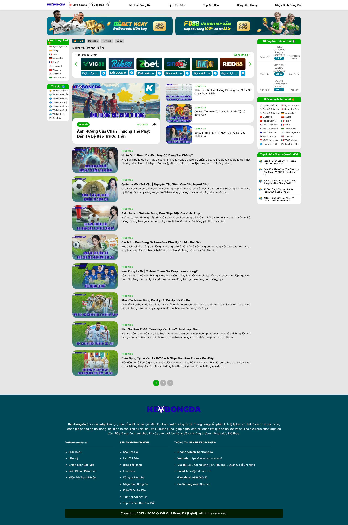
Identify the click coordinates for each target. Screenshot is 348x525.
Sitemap (205, 483)
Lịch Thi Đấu (177, 5)
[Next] (250, 64)
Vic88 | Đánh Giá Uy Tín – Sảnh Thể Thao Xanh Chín (280, 162)
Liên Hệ (73, 457)
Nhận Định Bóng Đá (288, 5)
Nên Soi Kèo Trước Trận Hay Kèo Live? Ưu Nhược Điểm (160, 328)
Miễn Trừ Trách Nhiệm (82, 476)
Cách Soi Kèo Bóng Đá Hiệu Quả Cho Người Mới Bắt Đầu (161, 241)
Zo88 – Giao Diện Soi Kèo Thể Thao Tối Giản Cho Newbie (279, 199)
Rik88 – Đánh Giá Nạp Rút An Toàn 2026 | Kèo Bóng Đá (278, 190)
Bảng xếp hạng (132, 464)
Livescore (129, 470)
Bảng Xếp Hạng (247, 5)
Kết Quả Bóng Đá (140, 5)
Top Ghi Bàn (211, 5)
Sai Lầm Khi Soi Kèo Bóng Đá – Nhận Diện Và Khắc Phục (161, 212)
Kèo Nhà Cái (130, 451)
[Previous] (76, 64)
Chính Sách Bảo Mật (81, 464)
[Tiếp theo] (170, 382)
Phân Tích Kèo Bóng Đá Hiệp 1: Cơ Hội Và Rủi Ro (155, 299)
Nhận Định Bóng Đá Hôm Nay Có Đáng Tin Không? (157, 154)
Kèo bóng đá (77, 423)
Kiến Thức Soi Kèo (134, 489)
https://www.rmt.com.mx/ (206, 457)
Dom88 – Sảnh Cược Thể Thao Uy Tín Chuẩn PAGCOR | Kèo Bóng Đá (281, 172)
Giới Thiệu (75, 451)
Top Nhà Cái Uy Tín (135, 495)
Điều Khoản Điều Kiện (82, 470)
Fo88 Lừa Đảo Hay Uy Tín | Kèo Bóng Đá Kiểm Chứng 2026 (280, 181)
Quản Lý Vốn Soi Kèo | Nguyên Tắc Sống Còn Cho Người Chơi (165, 183)
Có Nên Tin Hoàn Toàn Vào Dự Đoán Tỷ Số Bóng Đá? (219, 112)
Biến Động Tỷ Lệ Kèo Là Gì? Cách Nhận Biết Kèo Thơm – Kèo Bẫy (167, 357)
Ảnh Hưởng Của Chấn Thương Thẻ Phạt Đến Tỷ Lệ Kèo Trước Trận (113, 133)
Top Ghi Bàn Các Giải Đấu (139, 502)
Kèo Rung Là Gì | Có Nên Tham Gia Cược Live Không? (159, 270)
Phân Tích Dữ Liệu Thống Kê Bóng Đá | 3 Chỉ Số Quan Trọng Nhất (222, 91)
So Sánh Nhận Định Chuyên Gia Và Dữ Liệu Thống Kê (219, 133)
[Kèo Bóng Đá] (56, 5)
